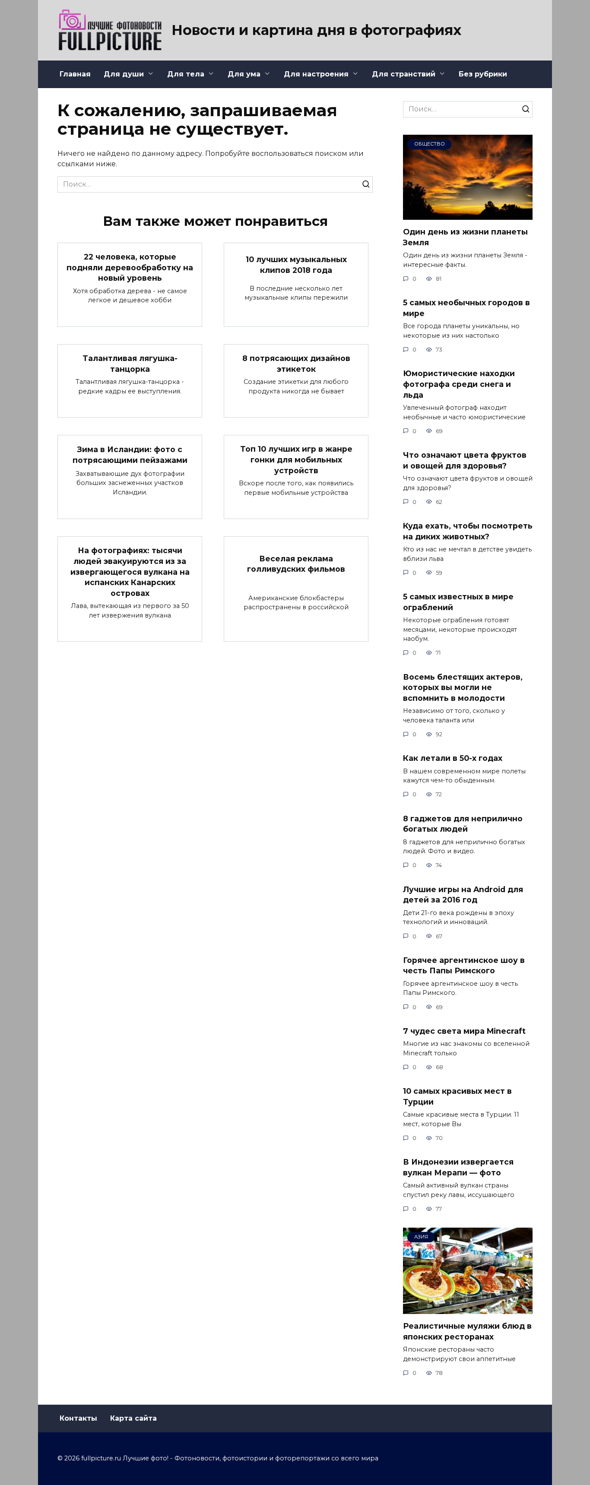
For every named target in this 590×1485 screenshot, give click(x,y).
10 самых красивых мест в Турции (457, 1096)
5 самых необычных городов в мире (466, 308)
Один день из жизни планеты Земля (465, 237)
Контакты (78, 1418)
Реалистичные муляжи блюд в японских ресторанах (467, 1331)
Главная (75, 74)
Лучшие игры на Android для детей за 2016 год (463, 895)
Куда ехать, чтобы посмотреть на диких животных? (468, 531)
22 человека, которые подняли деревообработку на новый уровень (130, 267)
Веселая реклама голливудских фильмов (296, 564)
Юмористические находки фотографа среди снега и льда (459, 384)
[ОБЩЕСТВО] (468, 214)
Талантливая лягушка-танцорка (130, 364)
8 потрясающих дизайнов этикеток (296, 364)
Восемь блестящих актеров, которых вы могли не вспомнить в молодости (463, 687)
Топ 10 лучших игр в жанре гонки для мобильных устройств (296, 459)
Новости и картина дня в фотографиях (316, 30)
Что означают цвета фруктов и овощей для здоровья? (465, 460)
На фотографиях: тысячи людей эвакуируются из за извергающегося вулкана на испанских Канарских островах (130, 572)
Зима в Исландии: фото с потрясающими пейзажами (130, 455)
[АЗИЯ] (468, 1309)
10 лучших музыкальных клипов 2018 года (296, 265)
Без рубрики (483, 74)
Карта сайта (133, 1418)
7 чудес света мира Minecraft (464, 1030)
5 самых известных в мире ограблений (458, 602)
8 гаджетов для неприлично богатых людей (463, 823)
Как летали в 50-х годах (452, 758)
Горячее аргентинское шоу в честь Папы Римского (464, 965)
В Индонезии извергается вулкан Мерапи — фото (458, 1167)
